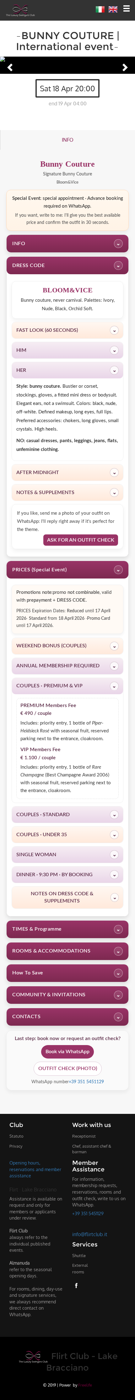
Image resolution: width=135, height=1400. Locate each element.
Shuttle (79, 1255)
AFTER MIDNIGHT (66, 472)
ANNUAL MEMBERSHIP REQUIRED (66, 665)
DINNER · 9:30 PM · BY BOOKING (66, 874)
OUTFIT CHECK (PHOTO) (67, 1068)
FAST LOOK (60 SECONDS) (66, 330)
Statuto (16, 1136)
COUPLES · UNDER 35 (66, 834)
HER (66, 370)
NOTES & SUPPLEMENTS (66, 492)
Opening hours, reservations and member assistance (35, 1169)
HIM (66, 350)
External (80, 1268)
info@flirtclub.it (89, 1234)
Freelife (85, 1384)
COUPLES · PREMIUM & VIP (66, 685)
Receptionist (84, 1136)
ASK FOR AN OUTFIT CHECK (80, 540)
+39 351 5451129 (86, 1082)
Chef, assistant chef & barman (91, 1149)
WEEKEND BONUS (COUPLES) (66, 645)
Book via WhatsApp (67, 1051)
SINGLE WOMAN (66, 854)
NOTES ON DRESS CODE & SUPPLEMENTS (74, 897)
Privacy (15, 1146)
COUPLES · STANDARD (66, 814)
